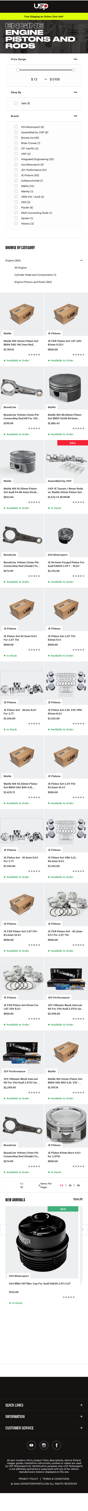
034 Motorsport (57, 555)
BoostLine (10, 407)
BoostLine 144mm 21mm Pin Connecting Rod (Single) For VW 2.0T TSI (21, 1154)
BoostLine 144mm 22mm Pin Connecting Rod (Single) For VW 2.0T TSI (21, 563)
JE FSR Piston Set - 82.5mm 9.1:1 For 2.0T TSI (65, 932)
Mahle (8, 333)
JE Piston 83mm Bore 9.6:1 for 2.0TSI (64, 1154)
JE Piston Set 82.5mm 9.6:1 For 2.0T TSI (20, 637)
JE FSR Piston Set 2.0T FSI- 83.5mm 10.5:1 (21, 932)
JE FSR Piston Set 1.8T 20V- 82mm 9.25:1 (65, 342)
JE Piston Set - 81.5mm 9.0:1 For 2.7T (21, 859)
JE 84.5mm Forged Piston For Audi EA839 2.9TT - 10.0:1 (66, 563)
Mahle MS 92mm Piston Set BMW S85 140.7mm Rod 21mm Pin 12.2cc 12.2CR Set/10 (21, 342)
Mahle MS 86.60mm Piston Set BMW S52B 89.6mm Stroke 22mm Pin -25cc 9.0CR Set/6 (64, 416)
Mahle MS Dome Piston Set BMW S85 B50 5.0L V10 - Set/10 (65, 1080)
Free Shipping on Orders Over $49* (44, 16)
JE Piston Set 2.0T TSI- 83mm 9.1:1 (62, 637)
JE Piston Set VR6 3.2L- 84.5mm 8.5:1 (62, 859)
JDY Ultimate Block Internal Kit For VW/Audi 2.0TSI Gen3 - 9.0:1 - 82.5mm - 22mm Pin (66, 1006)
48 (70, 1185)
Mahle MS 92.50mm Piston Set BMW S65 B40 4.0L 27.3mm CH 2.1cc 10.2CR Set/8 (20, 785)
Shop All (78, 1198)
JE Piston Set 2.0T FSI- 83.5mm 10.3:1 (62, 785)
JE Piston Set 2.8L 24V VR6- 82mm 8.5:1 (65, 711)
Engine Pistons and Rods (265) (33, 282)
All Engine (20, 267)
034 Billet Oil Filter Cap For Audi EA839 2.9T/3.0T (40, 1283)
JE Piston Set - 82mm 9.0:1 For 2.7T (20, 711)
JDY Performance (59, 997)
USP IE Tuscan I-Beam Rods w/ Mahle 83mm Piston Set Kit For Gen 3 (65, 490)
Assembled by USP (60, 481)
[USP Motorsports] (44, 6)
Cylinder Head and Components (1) (35, 275)
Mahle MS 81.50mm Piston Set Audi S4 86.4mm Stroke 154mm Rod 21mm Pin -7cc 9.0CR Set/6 (21, 490)
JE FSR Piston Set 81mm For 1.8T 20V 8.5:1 (21, 1006)
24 (61, 1185)
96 (78, 1185)
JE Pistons (54, 333)
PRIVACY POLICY (28, 1478)
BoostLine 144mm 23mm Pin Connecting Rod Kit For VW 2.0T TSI (21, 416)
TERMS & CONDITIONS (56, 1478)
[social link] (31, 1445)
